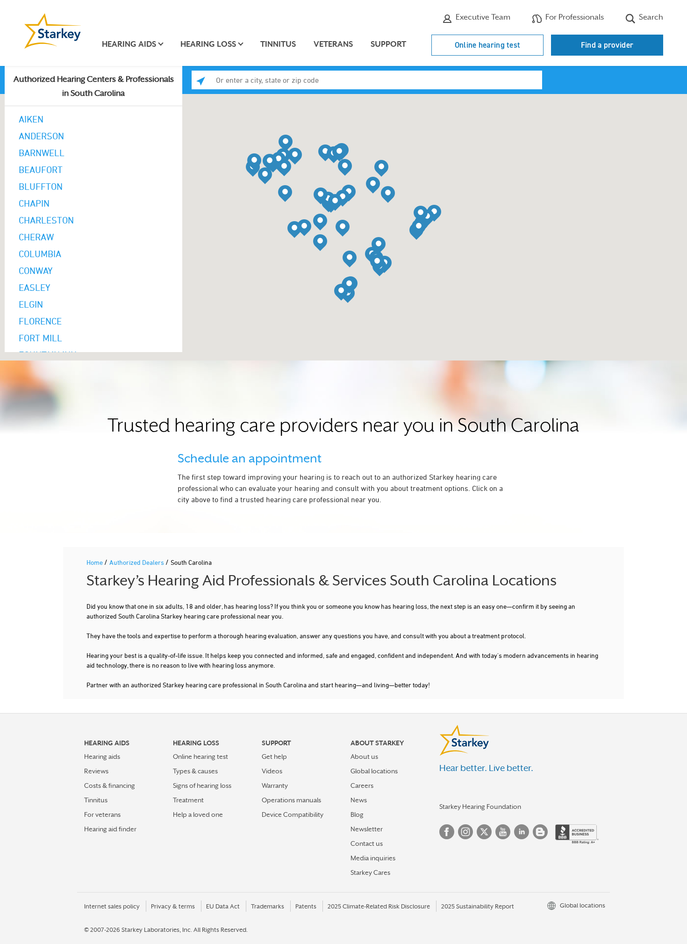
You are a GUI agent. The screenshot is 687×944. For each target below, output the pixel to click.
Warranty (275, 785)
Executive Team (482, 17)
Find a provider (607, 45)
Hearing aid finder (110, 829)
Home (95, 562)
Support (388, 44)
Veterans (333, 44)
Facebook (446, 831)
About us (364, 756)
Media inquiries (373, 858)
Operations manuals (291, 800)
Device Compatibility (292, 814)
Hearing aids (102, 756)
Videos (272, 771)
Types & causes (195, 771)
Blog (357, 814)
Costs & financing (109, 785)
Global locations (374, 771)
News (359, 800)
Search (650, 17)
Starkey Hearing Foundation (480, 806)
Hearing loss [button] (208, 44)
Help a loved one (198, 814)
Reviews (96, 771)
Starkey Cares (370, 872)
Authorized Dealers (137, 562)
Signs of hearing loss (202, 785)
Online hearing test (488, 45)
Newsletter (367, 829)
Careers (362, 785)
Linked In (521, 831)
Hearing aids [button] (129, 44)
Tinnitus (278, 44)
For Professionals (574, 17)
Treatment (188, 800)
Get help (274, 756)
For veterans (102, 814)
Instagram (465, 831)
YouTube (502, 831)
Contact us (367, 843)
